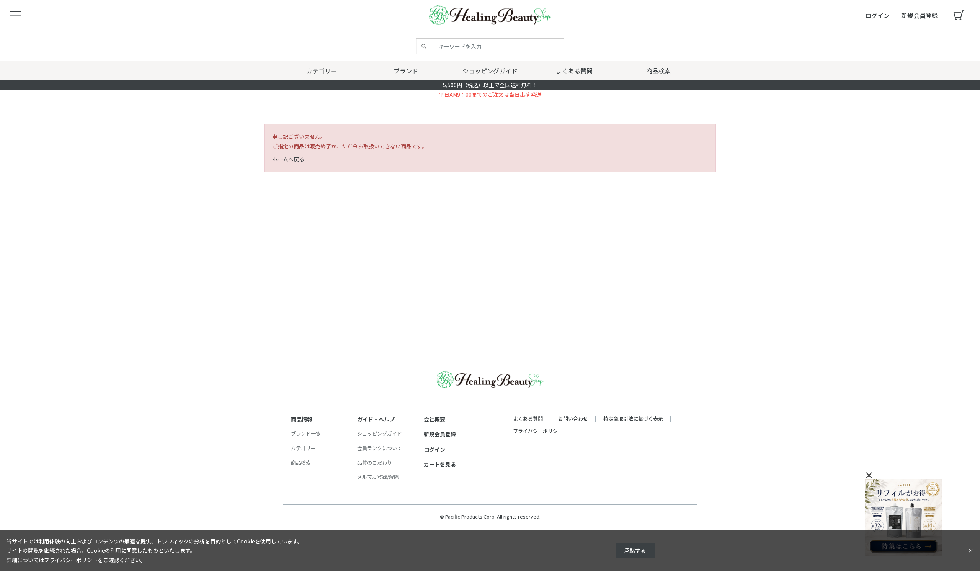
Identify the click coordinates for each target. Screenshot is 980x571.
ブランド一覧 (306, 433)
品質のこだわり (374, 462)
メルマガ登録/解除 (378, 476)
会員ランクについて (379, 448)
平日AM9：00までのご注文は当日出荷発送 (490, 94)
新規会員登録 (440, 434)
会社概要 (434, 419)
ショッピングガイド (379, 433)
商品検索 (301, 462)
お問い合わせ (573, 418)
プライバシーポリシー (538, 430)
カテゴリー (303, 448)
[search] (424, 46)
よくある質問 (528, 418)
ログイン (434, 449)
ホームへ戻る (288, 159)
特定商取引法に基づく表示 (633, 418)
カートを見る (440, 464)
